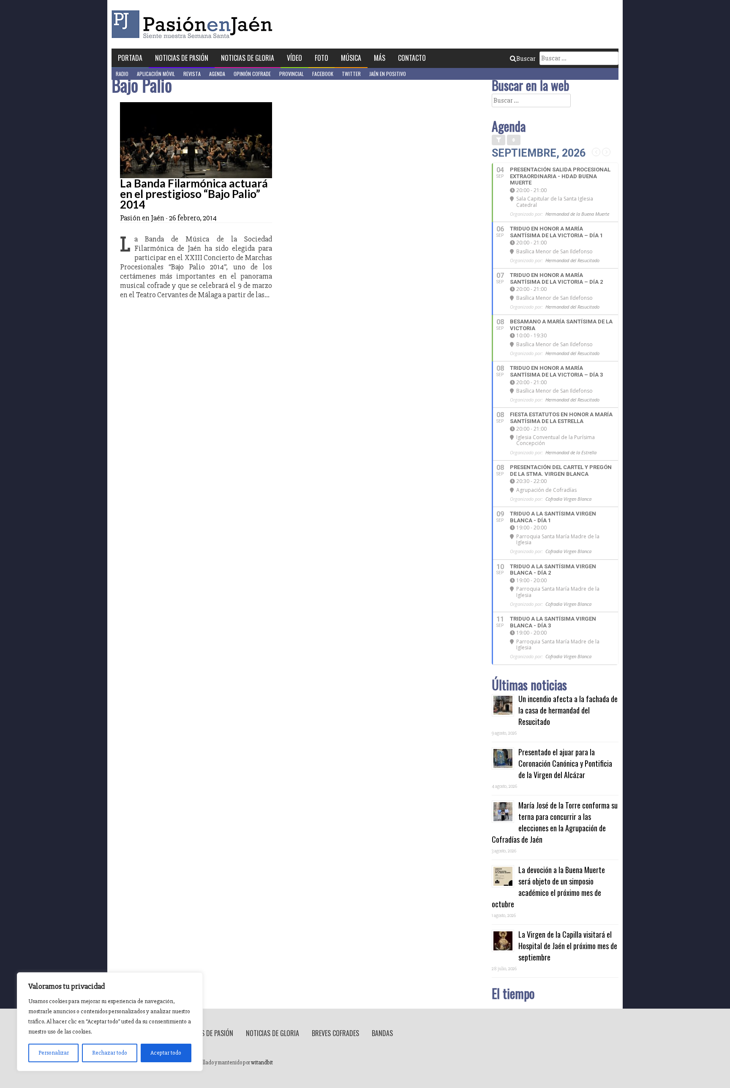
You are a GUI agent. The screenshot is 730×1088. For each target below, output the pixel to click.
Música (351, 58)
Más (379, 58)
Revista (192, 73)
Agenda (217, 73)
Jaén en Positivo (387, 73)
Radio (122, 73)
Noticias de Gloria (247, 58)
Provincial (291, 73)
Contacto (412, 58)
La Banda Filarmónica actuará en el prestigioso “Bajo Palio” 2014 (194, 193)
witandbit (262, 1062)
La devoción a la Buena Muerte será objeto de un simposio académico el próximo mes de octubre (548, 886)
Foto (321, 58)
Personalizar (53, 1052)
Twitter (351, 73)
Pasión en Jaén (194, 24)
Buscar (525, 58)
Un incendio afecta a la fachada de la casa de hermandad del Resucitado (568, 710)
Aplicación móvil (156, 73)
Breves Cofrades (335, 1033)
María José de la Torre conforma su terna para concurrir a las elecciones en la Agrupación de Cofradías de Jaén (555, 822)
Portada (130, 58)
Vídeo (294, 58)
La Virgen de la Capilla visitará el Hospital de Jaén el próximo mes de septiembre (567, 946)
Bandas (382, 1033)
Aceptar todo (165, 1052)
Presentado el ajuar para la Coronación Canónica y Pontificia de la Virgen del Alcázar (565, 763)
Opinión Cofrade (252, 73)
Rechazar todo (109, 1052)
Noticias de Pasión (181, 58)
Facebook (322, 73)
